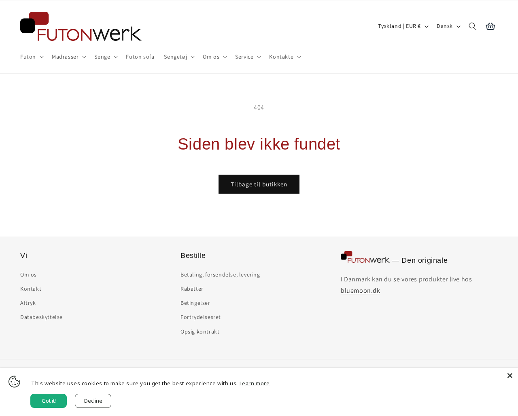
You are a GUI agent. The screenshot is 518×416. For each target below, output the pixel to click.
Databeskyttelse (41, 317)
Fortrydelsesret (200, 317)
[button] (31, 56)
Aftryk (28, 302)
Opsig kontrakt (199, 331)
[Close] (510, 376)
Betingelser (195, 302)
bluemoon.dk (360, 290)
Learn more (255, 383)
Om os (28, 274)
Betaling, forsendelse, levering (220, 274)
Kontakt (30, 288)
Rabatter (192, 288)
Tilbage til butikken (259, 184)
